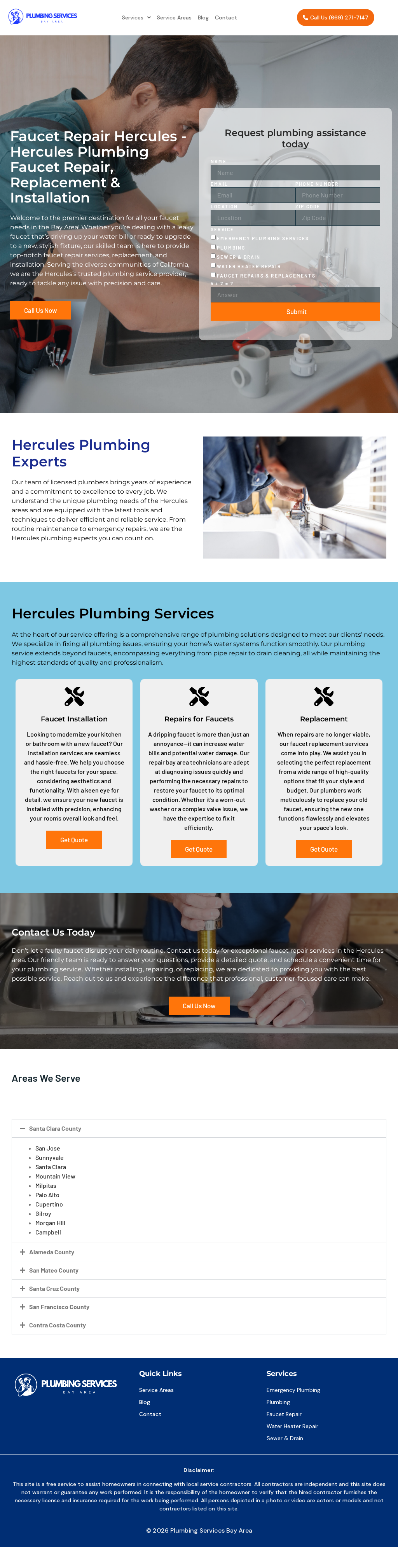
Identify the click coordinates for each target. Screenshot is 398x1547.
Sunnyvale (49, 1157)
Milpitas (45, 1185)
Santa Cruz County (54, 1288)
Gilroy (43, 1213)
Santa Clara (50, 1166)
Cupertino (49, 1204)
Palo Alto (47, 1194)
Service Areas (174, 17)
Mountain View (55, 1176)
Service (222, 229)
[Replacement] (323, 696)
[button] (136, 17)
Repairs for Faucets (199, 719)
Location (224, 206)
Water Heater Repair (249, 266)
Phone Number (317, 184)
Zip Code (308, 206)
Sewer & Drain (239, 257)
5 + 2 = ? (222, 283)
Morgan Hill (50, 1222)
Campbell (48, 1232)
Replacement (324, 719)
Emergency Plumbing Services (263, 238)
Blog (203, 17)
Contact (226, 17)
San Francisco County (59, 1306)
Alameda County (51, 1251)
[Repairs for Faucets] (199, 696)
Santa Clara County (55, 1128)
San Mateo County (54, 1270)
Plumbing (231, 247)
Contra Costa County (57, 1325)
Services (132, 17)
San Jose (47, 1148)
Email (219, 184)
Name (219, 161)
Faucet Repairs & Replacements (266, 275)
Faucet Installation (74, 719)
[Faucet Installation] (74, 696)
